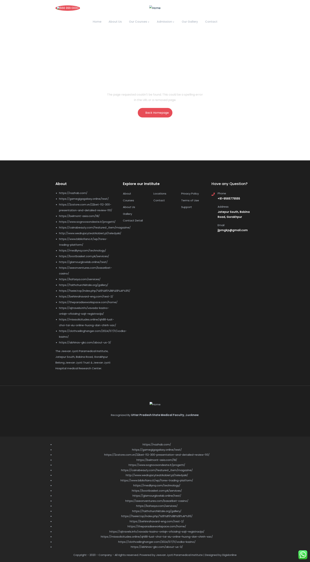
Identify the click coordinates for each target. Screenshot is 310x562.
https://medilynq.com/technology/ (82, 250)
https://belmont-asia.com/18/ (79, 216)
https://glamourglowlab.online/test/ (83, 262)
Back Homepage (157, 113)
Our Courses (138, 22)
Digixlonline (229, 555)
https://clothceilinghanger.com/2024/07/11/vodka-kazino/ (157, 542)
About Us (115, 22)
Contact (211, 22)
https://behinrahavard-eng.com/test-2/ (86, 296)
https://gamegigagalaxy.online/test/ (84, 199)
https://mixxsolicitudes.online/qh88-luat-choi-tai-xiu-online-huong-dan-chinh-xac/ (157, 536)
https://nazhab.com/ (73, 193)
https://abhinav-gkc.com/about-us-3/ (85, 342)
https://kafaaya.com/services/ (79, 279)
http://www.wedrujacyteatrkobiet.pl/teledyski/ (90, 233)
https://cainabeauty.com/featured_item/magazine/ (95, 227)
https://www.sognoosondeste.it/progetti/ (87, 222)
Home (97, 22)
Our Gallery (190, 22)
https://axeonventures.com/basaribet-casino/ (156, 501)
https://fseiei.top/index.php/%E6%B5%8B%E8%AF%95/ (94, 291)
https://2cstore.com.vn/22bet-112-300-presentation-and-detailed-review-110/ (157, 455)
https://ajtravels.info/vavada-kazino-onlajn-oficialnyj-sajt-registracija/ (156, 531)
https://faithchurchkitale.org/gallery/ (83, 285)
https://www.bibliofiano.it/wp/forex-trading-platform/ (157, 480)
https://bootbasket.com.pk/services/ (84, 256)
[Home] (155, 8)
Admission (164, 22)
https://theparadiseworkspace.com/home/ (88, 302)
